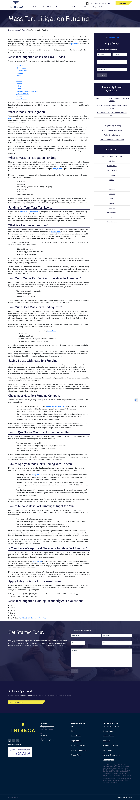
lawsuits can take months (29, 212)
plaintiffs (74, 43)
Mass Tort (106, 740)
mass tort (11, 118)
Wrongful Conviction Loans (112, 130)
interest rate (51, 331)
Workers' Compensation (111, 755)
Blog (94, 7)
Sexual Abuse (107, 750)
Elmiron (19, 83)
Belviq (18, 86)
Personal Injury (108, 736)
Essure (18, 76)
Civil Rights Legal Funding (112, 126)
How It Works (73, 7)
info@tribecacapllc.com (47, 740)
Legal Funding (76, 740)
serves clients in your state (55, 406)
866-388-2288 (106, 3)
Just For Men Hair (22, 94)
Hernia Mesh (21, 68)
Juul (17, 78)
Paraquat (112, 208)
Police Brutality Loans (112, 135)
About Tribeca (85, 7)
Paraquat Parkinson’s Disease (27, 91)
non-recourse (56, 232)
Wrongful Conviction (110, 745)
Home (10, 30)
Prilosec (19, 96)
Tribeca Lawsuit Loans (47, 726)
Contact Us (102, 7)
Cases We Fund (48, 7)
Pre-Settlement (35, 7)
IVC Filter (19, 65)
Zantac (18, 88)
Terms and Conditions (79, 750)
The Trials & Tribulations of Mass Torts (32, 618)
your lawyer (37, 561)
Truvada (19, 81)
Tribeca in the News (78, 745)
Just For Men (111, 212)
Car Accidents (108, 731)
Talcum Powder (22, 70)
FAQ (72, 726)
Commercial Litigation (111, 726)
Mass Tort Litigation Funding (112, 156)
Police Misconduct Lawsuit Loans (112, 140)
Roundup (19, 73)
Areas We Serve (61, 7)
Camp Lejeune (21, 99)
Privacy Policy (76, 755)
